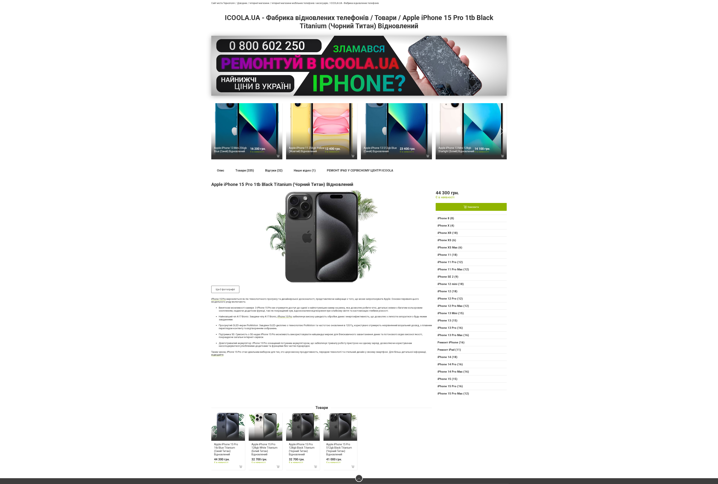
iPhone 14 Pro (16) (450, 364)
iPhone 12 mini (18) (451, 284)
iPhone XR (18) (448, 233)
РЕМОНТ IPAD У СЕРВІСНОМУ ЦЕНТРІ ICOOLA (360, 170)
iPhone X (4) (446, 225)
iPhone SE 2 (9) (448, 276)
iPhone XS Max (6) (450, 247)
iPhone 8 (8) (446, 218)
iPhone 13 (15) (447, 320)
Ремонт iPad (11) (449, 349)
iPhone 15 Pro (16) (450, 386)
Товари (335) (244, 170)
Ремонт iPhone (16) (451, 342)
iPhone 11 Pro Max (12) (453, 269)
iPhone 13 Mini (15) (451, 313)
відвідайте (217, 354)
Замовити (473, 207)
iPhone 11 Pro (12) (450, 262)
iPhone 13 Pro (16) (450, 328)
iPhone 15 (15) (447, 379)
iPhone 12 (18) (447, 291)
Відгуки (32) (274, 170)
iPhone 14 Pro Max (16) (453, 371)
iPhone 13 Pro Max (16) (453, 335)
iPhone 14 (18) (447, 357)
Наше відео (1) (305, 170)
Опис (220, 170)
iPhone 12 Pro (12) (450, 298)
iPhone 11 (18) (447, 255)
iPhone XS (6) (447, 240)
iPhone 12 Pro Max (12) (453, 306)
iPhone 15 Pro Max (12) (453, 393)
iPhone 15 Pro (218, 299)
